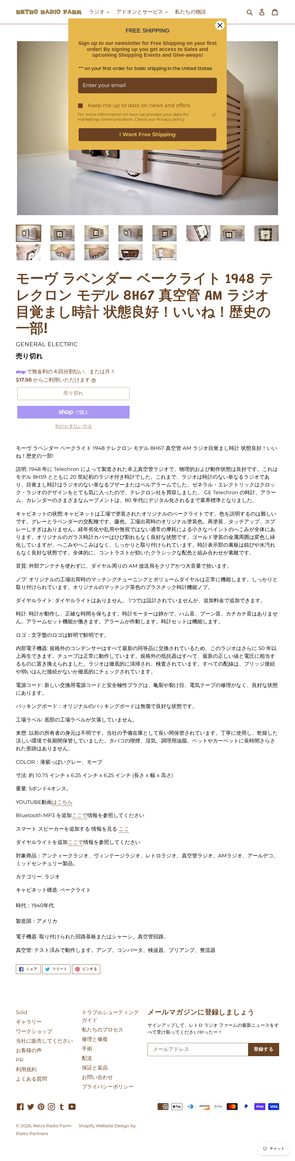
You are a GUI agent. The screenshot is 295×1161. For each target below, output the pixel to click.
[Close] (220, 25)
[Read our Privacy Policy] (214, 114)
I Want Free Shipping (147, 134)
